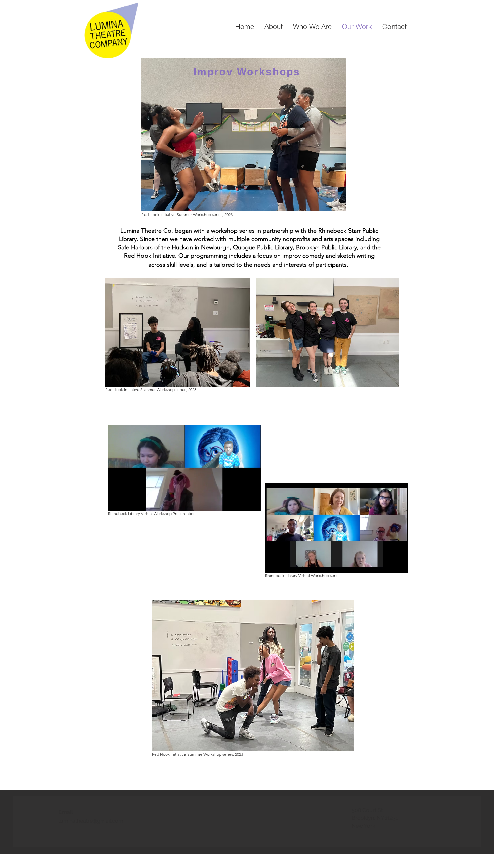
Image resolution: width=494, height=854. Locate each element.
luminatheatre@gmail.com (90, 821)
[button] (252, 503)
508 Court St (367, 810)
